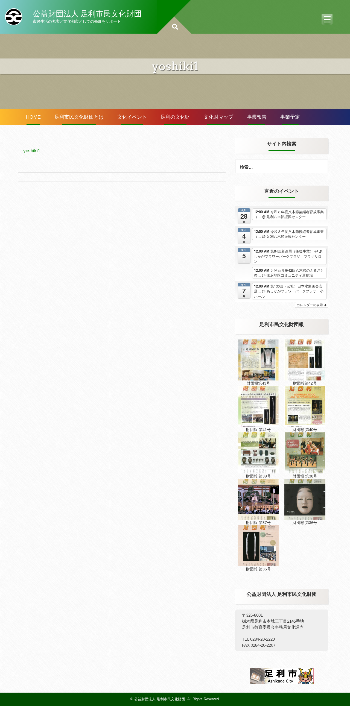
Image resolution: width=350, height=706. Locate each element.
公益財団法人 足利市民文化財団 (87, 13)
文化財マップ (218, 117)
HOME (33, 117)
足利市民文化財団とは (79, 117)
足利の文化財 (175, 117)
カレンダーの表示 (310, 304)
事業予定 (290, 117)
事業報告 (257, 117)
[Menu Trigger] (327, 19)
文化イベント (132, 117)
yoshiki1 (31, 150)
